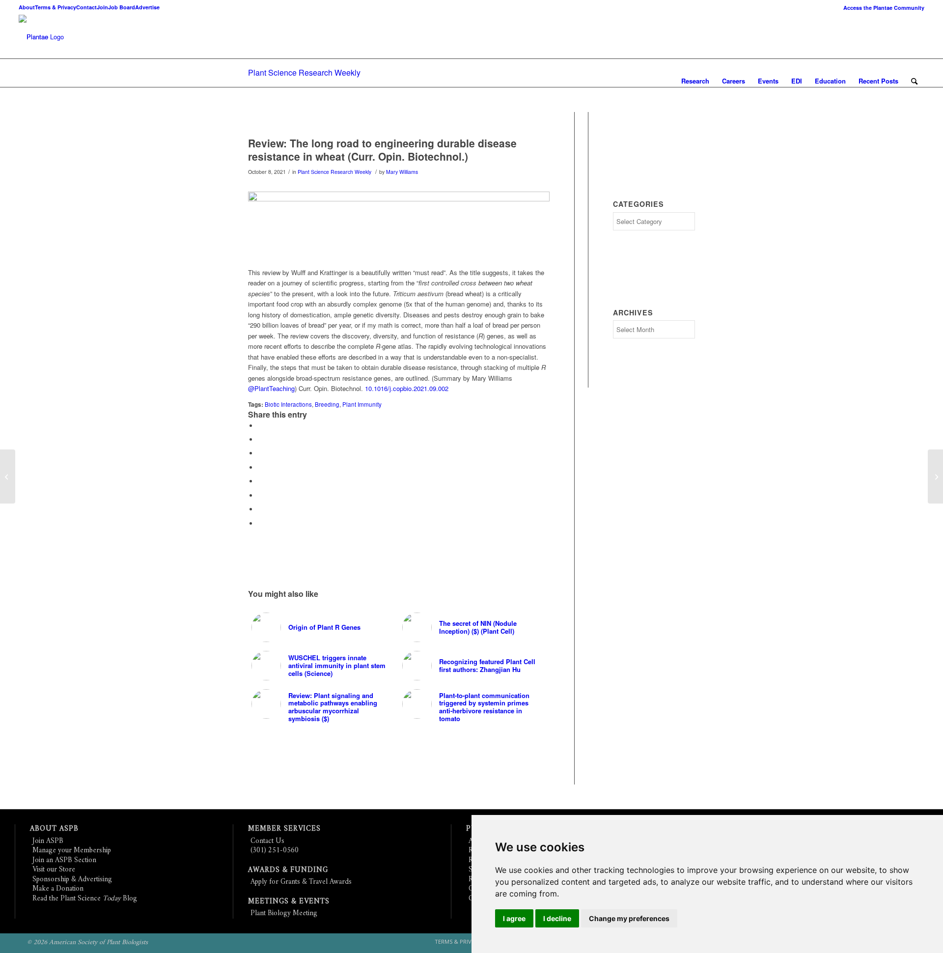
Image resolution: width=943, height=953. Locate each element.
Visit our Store (53, 869)
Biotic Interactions (288, 404)
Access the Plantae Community (883, 7)
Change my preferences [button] (629, 918)
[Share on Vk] (260, 495)
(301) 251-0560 (274, 850)
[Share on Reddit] (260, 509)
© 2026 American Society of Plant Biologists (87, 942)
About (27, 7)
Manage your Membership (71, 850)
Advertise (147, 7)
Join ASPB (47, 841)
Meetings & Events (289, 901)
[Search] (914, 81)
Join (102, 7)
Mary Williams (402, 171)
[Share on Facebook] (260, 425)
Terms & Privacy (55, 7)
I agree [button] (514, 918)
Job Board (121, 7)
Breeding (327, 404)
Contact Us (267, 841)
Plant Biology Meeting (283, 913)
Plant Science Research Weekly (304, 72)
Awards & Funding (288, 870)
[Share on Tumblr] (260, 481)
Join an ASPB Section (64, 860)
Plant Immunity (362, 404)
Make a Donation (57, 889)
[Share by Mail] (260, 523)
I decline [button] (557, 918)
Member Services (284, 829)
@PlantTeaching (271, 388)
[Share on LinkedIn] (260, 467)
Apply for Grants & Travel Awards (301, 882)
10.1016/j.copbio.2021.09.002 (406, 388)
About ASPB (54, 829)
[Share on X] (260, 439)
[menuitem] (881, 7)
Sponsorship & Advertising (72, 879)
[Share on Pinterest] (260, 453)
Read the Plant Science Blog (84, 898)
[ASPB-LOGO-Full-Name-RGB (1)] (33, 37)
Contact (86, 7)
